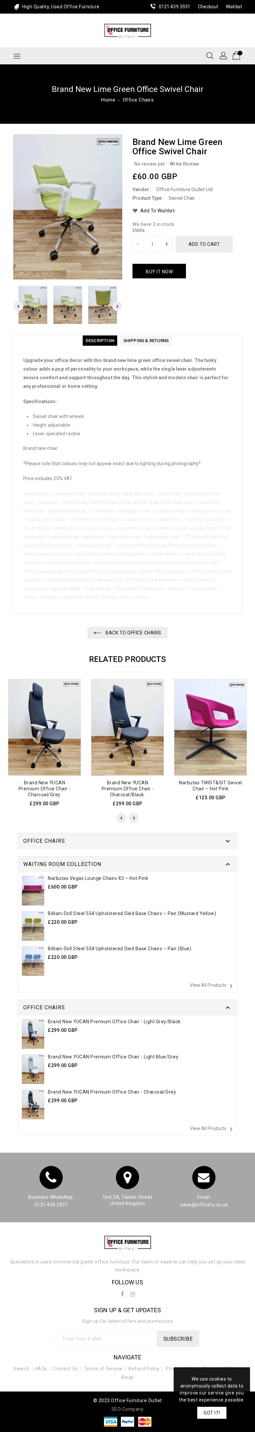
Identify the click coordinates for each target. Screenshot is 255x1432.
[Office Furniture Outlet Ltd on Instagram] (132, 1293)
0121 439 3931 (174, 6)
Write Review (184, 164)
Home (108, 100)
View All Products (212, 986)
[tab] (100, 340)
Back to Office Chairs (133, 632)
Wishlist (234, 6)
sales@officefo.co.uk (204, 1204)
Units (138, 230)
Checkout (208, 6)
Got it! (212, 1412)
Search (21, 1368)
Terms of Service (103, 1368)
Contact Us (65, 1368)
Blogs (127, 1377)
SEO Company (128, 1409)
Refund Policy (144, 1368)
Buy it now (159, 271)
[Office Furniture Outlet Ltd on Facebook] (122, 1293)
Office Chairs (138, 100)
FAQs (41, 1368)
